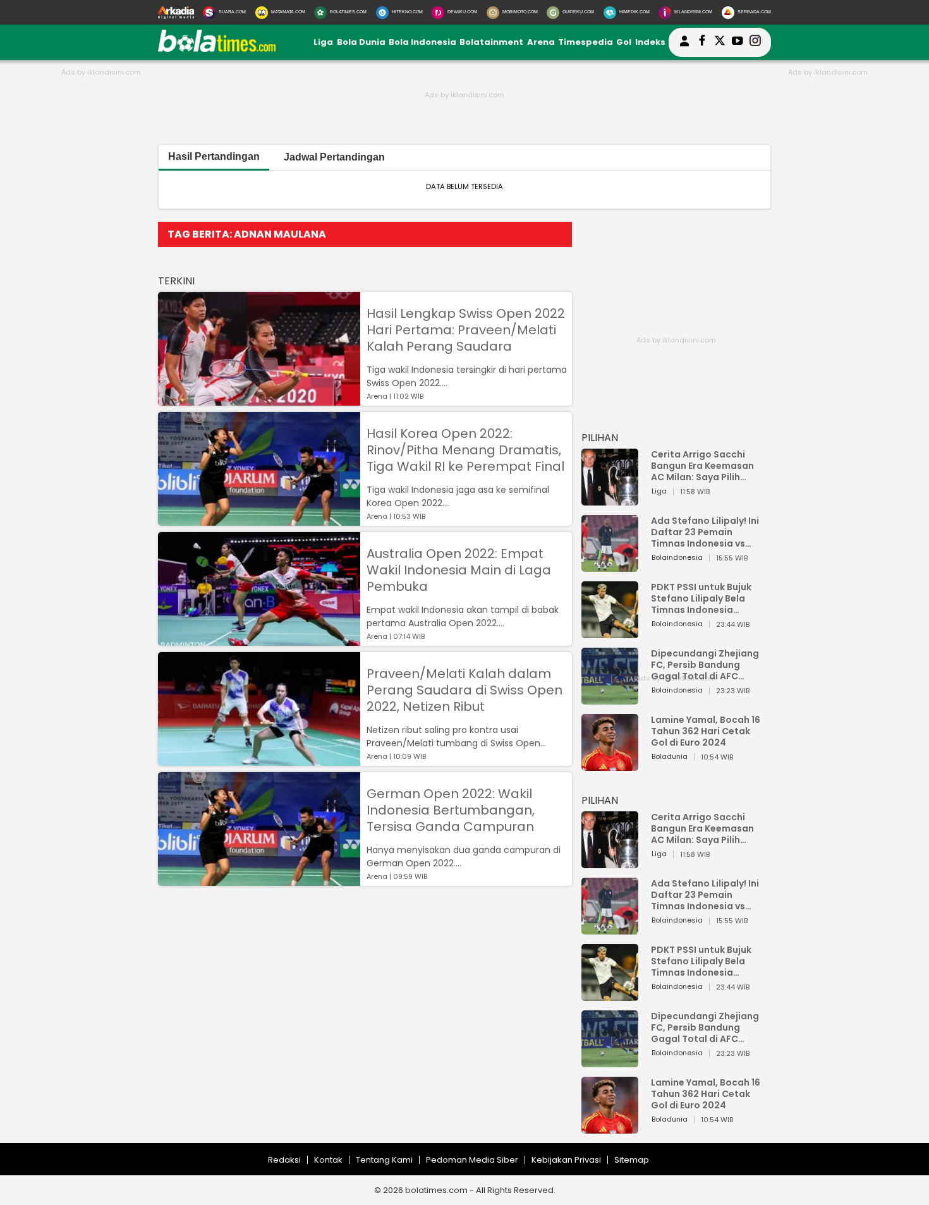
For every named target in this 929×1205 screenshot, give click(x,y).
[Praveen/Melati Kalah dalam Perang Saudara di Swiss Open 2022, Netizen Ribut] (259, 760)
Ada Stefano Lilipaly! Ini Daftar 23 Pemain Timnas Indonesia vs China (705, 532)
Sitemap (631, 1160)
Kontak (328, 1160)
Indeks (650, 42)
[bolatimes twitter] (720, 42)
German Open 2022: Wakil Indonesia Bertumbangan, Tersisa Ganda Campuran (451, 810)
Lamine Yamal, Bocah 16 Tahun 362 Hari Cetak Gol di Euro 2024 (705, 731)
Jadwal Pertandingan (334, 157)
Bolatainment (491, 42)
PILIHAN (599, 437)
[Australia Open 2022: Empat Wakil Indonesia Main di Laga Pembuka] (259, 639)
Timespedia (585, 42)
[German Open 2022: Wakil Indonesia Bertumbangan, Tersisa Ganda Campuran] (259, 880)
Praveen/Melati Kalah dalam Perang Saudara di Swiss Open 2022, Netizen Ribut (464, 690)
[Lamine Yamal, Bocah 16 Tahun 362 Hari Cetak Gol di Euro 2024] (609, 765)
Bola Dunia (361, 42)
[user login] (684, 46)
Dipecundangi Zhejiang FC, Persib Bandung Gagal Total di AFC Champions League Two (706, 665)
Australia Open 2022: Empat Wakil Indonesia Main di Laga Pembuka (459, 570)
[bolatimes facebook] (702, 42)
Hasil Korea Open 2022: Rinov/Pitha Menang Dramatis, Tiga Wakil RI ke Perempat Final (465, 450)
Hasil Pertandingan (214, 156)
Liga (323, 42)
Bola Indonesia (422, 42)
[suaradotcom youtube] (737, 42)
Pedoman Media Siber (472, 1160)
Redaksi (284, 1160)
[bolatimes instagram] (755, 42)
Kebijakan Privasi (566, 1160)
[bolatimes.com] (217, 49)
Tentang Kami (384, 1160)
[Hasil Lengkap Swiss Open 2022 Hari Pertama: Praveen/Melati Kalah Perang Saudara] (259, 399)
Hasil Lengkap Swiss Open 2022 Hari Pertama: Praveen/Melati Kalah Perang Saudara (466, 329)
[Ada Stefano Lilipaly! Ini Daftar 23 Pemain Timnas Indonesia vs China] (609, 566)
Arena (541, 42)
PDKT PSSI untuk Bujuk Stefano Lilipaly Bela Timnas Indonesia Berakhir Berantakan (701, 598)
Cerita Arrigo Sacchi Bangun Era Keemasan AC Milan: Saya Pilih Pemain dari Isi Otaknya (706, 466)
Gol (623, 42)
